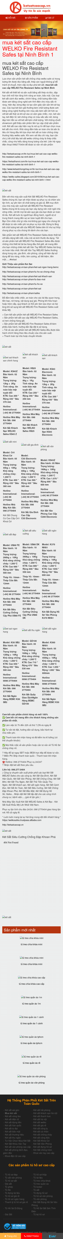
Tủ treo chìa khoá (41, 1180)
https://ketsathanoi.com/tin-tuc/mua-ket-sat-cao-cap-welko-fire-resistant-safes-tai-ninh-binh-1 (30, 163)
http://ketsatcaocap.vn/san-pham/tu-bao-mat (23, 279)
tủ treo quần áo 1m (31, 1003)
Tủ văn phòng (40, 1199)
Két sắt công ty (40, 1128)
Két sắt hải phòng (41, 1110)
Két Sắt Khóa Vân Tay (15, 1143)
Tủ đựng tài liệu (12, 1192)
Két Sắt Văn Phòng (42, 1143)
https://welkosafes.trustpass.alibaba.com (21, 820)
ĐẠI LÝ (51, 17)
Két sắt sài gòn (12, 1110)
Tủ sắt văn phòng (13, 1177)
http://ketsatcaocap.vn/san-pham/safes (21, 293)
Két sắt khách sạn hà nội (45, 1113)
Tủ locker (37, 1186)
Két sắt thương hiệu (14, 1134)
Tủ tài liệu (38, 1177)
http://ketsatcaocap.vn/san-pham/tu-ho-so (22, 283)
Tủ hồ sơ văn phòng (43, 1195)
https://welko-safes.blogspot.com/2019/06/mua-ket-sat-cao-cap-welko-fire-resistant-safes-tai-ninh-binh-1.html (31, 178)
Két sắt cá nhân (40, 1131)
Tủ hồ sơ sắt (11, 1180)
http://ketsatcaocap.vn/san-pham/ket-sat (21, 288)
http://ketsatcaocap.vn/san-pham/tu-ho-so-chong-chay (28, 271)
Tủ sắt (36, 1189)
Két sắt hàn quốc (13, 1125)
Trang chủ (11, 1235)
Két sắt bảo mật (12, 1131)
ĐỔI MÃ (11, 17)
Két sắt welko (39, 1122)
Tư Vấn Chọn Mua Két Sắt (17, 1140)
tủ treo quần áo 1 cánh (31, 1023)
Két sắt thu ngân (13, 1137)
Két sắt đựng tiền (13, 1122)
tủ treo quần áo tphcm (31, 1043)
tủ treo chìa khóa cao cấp (31, 983)
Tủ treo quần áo (41, 1183)
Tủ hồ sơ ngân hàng (14, 1199)
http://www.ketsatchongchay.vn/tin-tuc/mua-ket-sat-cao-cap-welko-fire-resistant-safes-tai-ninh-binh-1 (31, 170)
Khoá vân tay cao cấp (43, 1152)
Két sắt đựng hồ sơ (42, 1146)
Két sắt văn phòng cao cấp (18, 1146)
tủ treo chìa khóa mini (31, 944)
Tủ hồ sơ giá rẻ (12, 1195)
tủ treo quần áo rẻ (31, 1062)
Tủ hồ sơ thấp (40, 1174)
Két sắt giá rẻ (39, 1125)
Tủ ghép (9, 1186)
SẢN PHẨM (32, 17)
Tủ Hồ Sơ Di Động (13, 1208)
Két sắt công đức (41, 1137)
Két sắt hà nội (40, 1119)
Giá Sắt (8, 1214)
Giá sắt (8, 1183)
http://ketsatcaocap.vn (13, 824)
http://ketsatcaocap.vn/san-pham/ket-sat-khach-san (27, 276)
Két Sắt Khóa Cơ (41, 1140)
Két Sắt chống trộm (42, 1149)
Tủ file (8, 1189)
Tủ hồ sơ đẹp (11, 1174)
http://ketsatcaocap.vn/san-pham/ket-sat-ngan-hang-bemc (30, 267)
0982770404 (32, 1235)
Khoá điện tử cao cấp (15, 1156)
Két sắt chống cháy (42, 1134)
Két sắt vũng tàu (13, 1116)
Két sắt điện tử (12, 1119)
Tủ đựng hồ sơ (40, 1192)
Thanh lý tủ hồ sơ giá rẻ (16, 1202)
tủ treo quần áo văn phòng (31, 1082)
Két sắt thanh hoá (41, 1116)
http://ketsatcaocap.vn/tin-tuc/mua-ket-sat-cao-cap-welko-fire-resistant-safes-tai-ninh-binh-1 (30, 155)
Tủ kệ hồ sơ (39, 1214)
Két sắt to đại (11, 1128)
